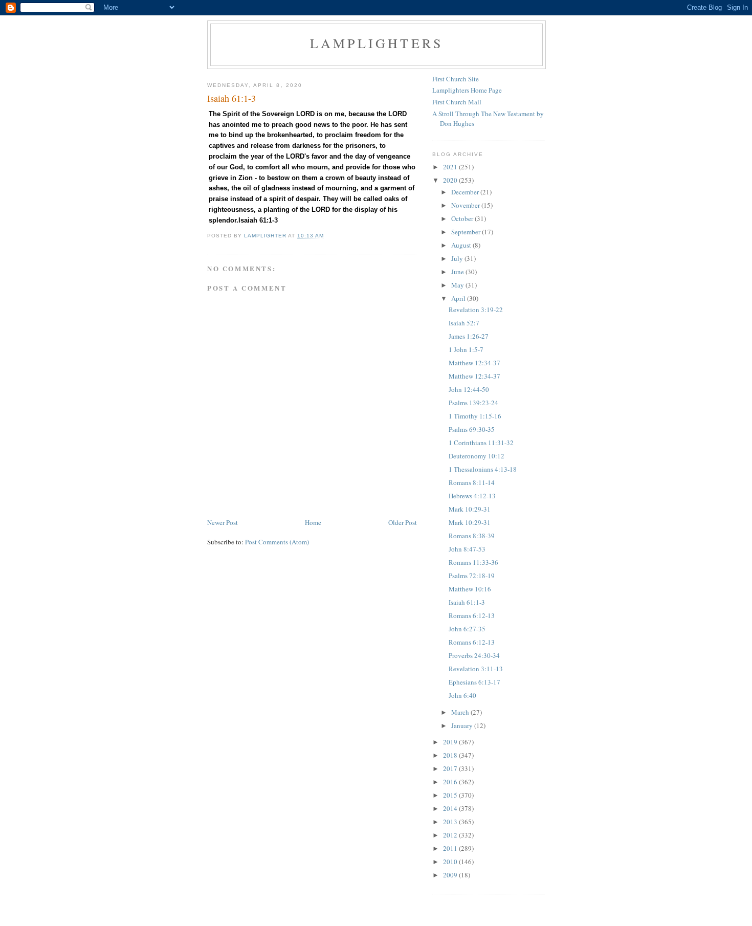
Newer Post (222, 522)
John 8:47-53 (467, 549)
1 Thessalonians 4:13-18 (483, 469)
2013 (451, 821)
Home (313, 522)
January (462, 725)
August (462, 245)
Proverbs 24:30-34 (474, 655)
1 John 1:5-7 (466, 349)
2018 (451, 755)
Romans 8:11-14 (472, 482)
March (461, 712)
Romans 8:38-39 (472, 535)
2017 (451, 768)
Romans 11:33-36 (473, 562)
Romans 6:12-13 (472, 615)
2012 (451, 835)
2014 (451, 808)
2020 (451, 180)
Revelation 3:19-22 (476, 309)
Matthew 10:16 (470, 588)
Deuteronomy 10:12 (476, 455)
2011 (451, 848)
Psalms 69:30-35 (472, 429)
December (465, 191)
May (458, 285)
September (466, 231)
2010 (451, 861)
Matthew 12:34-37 (474, 362)
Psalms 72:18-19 (472, 575)
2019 (451, 741)
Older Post (402, 522)
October (463, 218)
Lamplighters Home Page (467, 90)
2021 (451, 166)
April (459, 298)
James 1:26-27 (469, 336)
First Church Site (455, 78)
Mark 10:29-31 (470, 509)
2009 (451, 874)
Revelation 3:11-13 (476, 668)
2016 (451, 781)
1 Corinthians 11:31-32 (481, 442)
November (466, 205)
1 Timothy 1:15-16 (475, 416)
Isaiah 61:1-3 (467, 602)
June (458, 271)
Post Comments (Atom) (277, 541)
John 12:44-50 (469, 389)
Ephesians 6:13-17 (474, 682)
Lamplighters (376, 43)
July (458, 258)
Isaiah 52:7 (464, 322)
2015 (451, 795)
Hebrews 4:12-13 (472, 495)
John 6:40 (462, 695)
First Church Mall (456, 101)
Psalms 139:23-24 (473, 402)
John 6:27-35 (467, 628)
